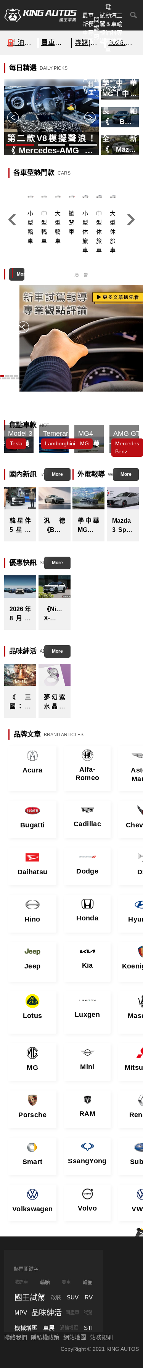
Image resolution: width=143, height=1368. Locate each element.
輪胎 (45, 1282)
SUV (73, 1297)
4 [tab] (8, 379)
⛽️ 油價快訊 (20, 43)
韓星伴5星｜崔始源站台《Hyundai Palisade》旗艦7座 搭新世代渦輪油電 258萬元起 (20, 526)
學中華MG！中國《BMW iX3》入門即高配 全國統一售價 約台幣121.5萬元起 (88, 526)
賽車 (66, 1282)
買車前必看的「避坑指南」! (54, 43)
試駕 (88, 1312)
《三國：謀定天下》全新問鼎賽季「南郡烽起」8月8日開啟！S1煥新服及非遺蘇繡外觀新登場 (20, 702)
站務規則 (101, 1337)
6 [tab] (17, 379)
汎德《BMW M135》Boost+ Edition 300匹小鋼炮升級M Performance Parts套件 (54, 526)
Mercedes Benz (127, 447)
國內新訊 (97, 75)
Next (90, 117)
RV (89, 1297)
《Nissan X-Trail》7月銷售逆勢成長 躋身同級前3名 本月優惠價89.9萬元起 (54, 614)
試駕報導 (102, 28)
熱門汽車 (85, 75)
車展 (49, 1328)
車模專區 (91, 28)
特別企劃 (119, 75)
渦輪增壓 (69, 1328)
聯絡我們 (15, 1337)
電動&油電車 (108, 28)
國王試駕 (29, 1297)
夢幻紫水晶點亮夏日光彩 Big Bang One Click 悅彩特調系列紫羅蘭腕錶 (54, 702)
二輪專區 (119, 28)
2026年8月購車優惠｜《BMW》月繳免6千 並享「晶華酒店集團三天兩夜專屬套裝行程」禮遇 (20, 614)
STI (88, 1328)
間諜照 (97, 28)
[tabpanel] (48, 117)
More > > (20, 276)
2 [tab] (52, 146)
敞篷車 (21, 1282)
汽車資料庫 (91, 75)
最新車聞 (85, 28)
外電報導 (102, 75)
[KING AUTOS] (40, 15)
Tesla (16, 443)
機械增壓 (25, 1328)
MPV (20, 1312)
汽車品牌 (108, 75)
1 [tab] (20, 146)
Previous (13, 117)
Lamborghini (60, 443)
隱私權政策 (45, 1337)
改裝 (56, 1297)
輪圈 (88, 1282)
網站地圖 (74, 1337)
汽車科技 (114, 28)
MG (84, 443)
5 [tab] (13, 379)
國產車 (72, 1312)
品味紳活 (114, 75)
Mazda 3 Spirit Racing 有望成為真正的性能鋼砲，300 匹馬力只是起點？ (122, 526)
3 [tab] (83, 146)
